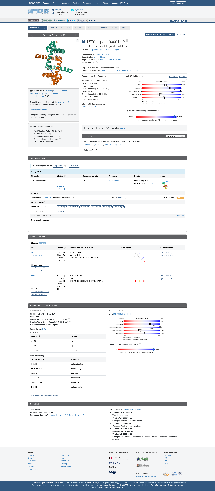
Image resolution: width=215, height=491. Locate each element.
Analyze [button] (76, 3)
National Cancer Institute (147, 483)
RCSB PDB (34, 3)
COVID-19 (124, 3)
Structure (53, 27)
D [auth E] (61, 188)
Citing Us (31, 458)
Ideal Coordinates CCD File (40, 268)
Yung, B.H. (134, 70)
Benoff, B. (125, 70)
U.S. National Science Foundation (74, 483)
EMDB (165, 466)
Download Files (167, 34)
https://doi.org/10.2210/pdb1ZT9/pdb (104, 49)
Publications (32, 461)
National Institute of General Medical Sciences (58, 485)
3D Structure (74, 166)
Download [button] (87, 3)
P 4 (44, 329)
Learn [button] (97, 3)
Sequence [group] (57, 166)
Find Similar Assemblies (39, 109)
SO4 (33, 275)
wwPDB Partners (170, 452)
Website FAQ (65, 461)
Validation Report (51, 93)
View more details (89, 106)
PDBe (165, 458)
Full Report (182, 76)
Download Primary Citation (174, 136)
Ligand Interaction (37, 96)
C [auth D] (61, 186)
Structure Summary (37, 27)
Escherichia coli (99, 57)
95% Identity (106, 207)
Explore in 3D (63, 102)
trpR (147, 183)
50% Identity (72, 207)
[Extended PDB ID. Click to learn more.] (127, 40)
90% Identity (95, 207)
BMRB (165, 463)
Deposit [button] (46, 3)
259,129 (58, 9)
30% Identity (61, 207)
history (122, 128)
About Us (31, 455)
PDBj (165, 461)
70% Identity (84, 207)
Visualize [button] (66, 3)
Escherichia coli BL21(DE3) (111, 59)
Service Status (66, 466)
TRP (33, 252)
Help (172, 3)
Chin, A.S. (116, 70)
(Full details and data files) (132, 409)
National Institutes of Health (89, 485)
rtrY (151, 183)
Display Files (152, 34)
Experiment (79, 27)
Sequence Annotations (62, 90)
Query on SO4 (36, 278)
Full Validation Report (121, 313)
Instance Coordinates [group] (38, 271)
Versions (124, 27)
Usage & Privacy (34, 469)
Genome (103, 27)
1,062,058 (79, 9)
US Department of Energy (110, 483)
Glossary (64, 463)
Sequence (92, 27)
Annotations (65, 27)
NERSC (94, 487)
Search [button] (56, 3)
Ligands (114, 27)
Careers (114, 3)
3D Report (174, 76)
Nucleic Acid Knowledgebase (146, 476)
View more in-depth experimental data (44, 395)
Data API (182, 34)
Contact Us (65, 455)
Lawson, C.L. (106, 70)
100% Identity (118, 207)
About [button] (105, 3)
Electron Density (36, 93)
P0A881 (47, 197)
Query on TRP (37, 255)
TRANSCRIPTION (102, 54)
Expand (180, 215)
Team (30, 463)
